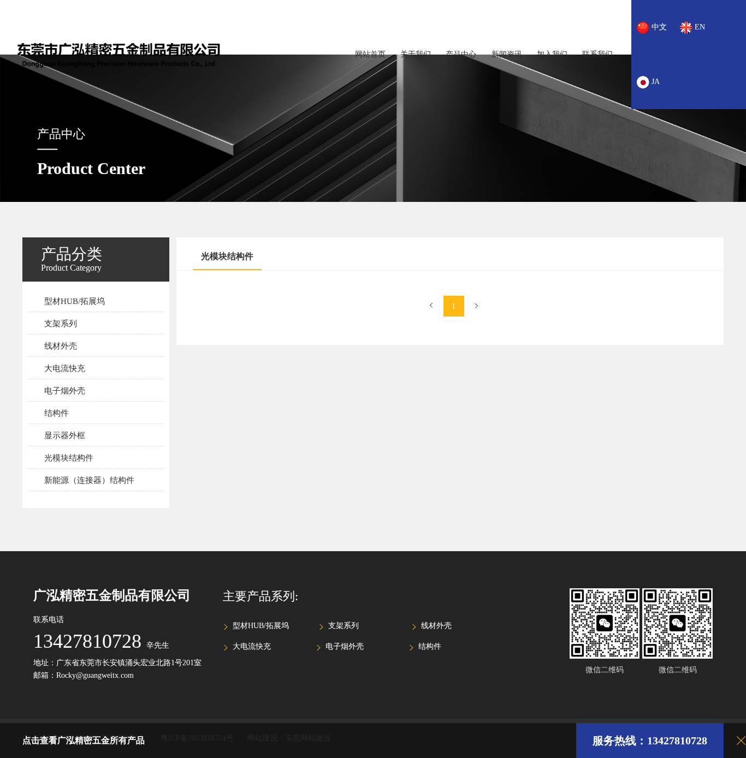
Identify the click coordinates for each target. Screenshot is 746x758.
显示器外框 (64, 435)
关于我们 (415, 54)
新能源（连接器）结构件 (89, 480)
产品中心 (461, 54)
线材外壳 (60, 346)
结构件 (56, 413)
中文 (658, 27)
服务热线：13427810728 (650, 741)
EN (698, 27)
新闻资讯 (507, 54)
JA (654, 81)
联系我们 (597, 54)
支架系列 (60, 323)
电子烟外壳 (64, 390)
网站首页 (370, 54)
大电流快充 (64, 368)
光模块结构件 (68, 457)
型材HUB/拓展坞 (74, 301)
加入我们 (552, 54)
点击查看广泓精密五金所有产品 (83, 740)
